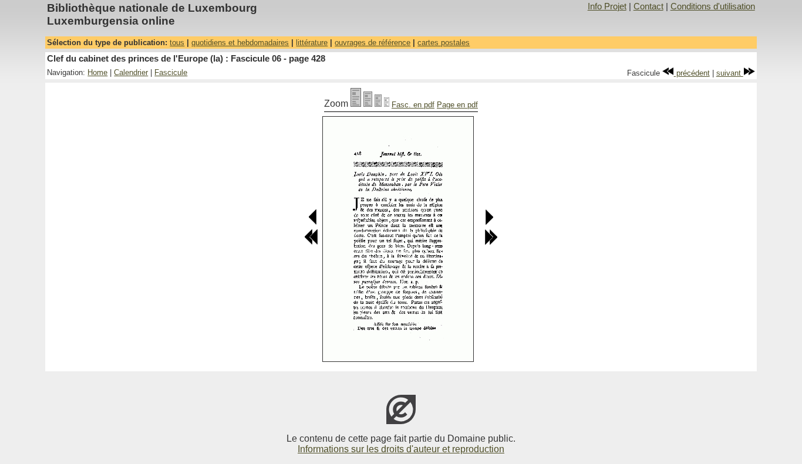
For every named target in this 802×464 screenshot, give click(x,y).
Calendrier (131, 72)
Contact (648, 6)
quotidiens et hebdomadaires (240, 42)
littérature (312, 42)
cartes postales (443, 42)
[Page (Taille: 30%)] (386, 104)
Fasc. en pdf (413, 104)
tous (177, 42)
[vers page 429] (489, 223)
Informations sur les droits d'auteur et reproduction (401, 449)
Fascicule (170, 72)
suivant (729, 73)
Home (97, 72)
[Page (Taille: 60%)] (378, 104)
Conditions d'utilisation (712, 6)
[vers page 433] (491, 243)
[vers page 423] (311, 243)
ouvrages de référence (372, 42)
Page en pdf (457, 104)
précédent (692, 73)
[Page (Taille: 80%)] (367, 104)
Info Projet (607, 6)
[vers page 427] (313, 223)
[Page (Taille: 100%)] (356, 104)
